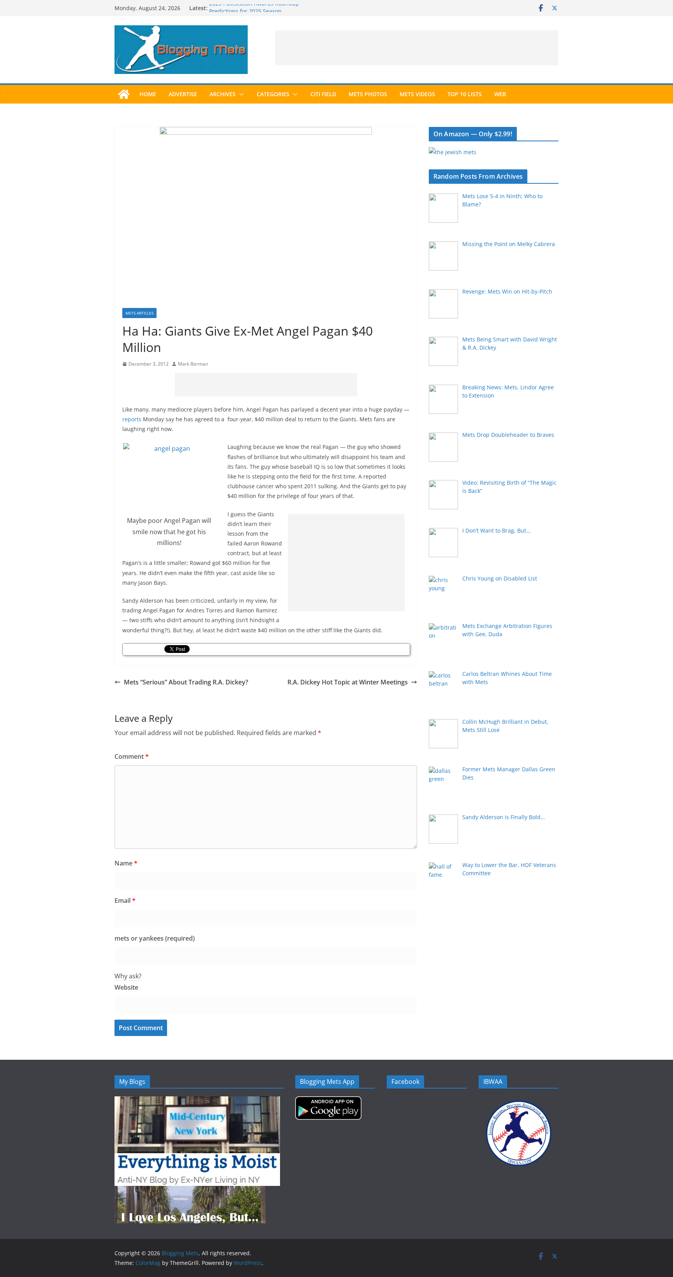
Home (147, 94)
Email (125, 900)
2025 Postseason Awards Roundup (254, 8)
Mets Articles (139, 313)
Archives (223, 94)
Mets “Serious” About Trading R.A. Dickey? (186, 682)
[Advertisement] (416, 47)
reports (131, 419)
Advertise (183, 94)
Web (500, 94)
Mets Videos (417, 94)
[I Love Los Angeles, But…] (190, 1190)
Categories (273, 94)
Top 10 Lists (464, 94)
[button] (240, 94)
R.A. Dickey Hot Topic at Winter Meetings (347, 682)
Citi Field (323, 94)
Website (126, 987)
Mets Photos (368, 94)
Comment (132, 756)
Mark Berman (193, 364)
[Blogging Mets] (124, 94)
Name (126, 863)
